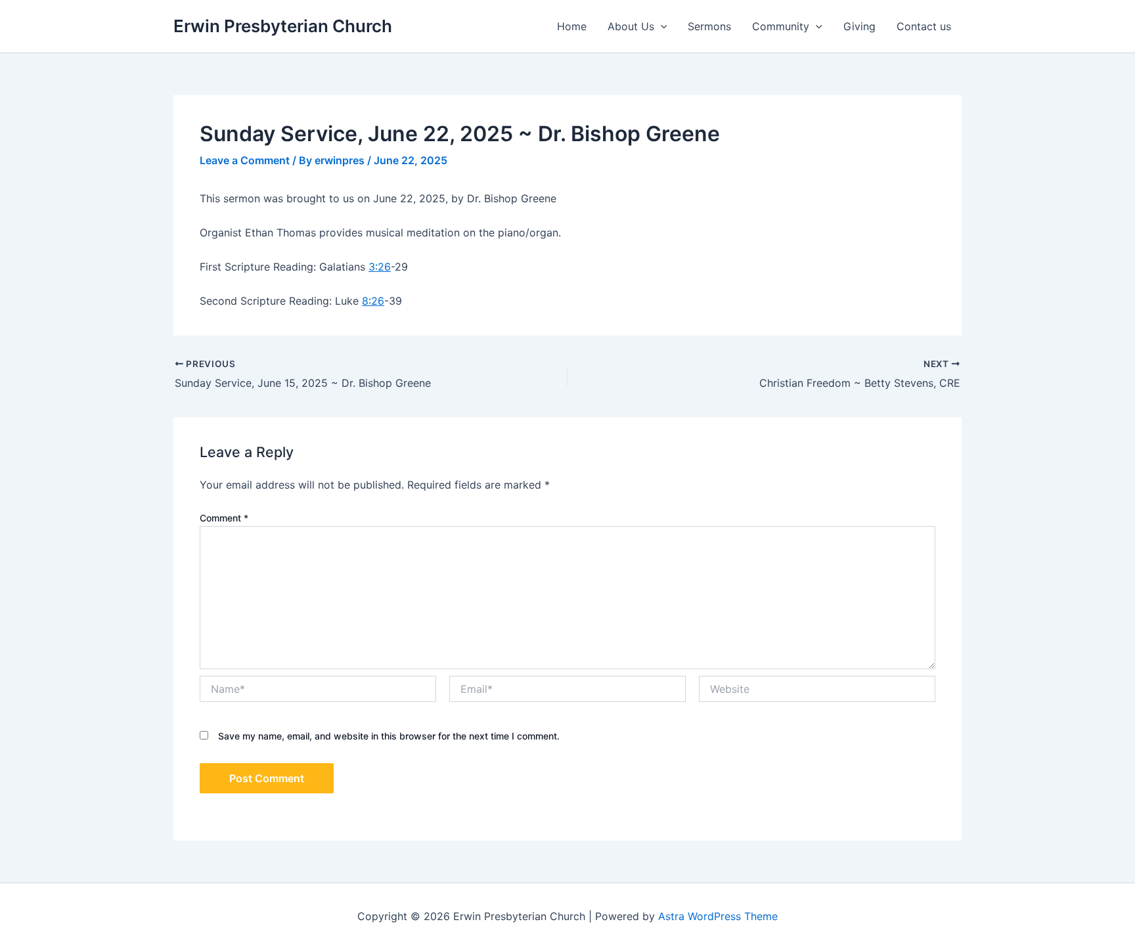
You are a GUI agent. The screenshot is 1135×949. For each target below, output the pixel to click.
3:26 (379, 266)
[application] (660, 26)
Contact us (924, 26)
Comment (224, 517)
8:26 (373, 300)
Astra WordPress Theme (718, 916)
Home (572, 26)
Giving (859, 26)
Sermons (709, 26)
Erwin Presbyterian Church (282, 26)
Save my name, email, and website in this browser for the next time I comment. (389, 735)
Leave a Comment (245, 160)
